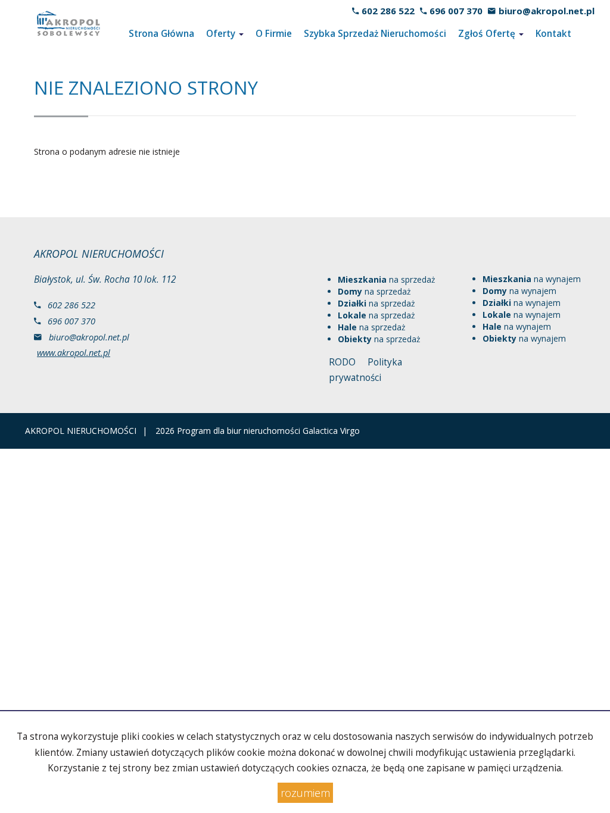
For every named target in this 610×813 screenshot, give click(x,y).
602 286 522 (388, 11)
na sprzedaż (386, 279)
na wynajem (532, 278)
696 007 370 (456, 11)
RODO (342, 362)
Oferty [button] (222, 33)
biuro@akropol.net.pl (547, 11)
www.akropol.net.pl (73, 352)
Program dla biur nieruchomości (240, 430)
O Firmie (274, 33)
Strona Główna (161, 33)
